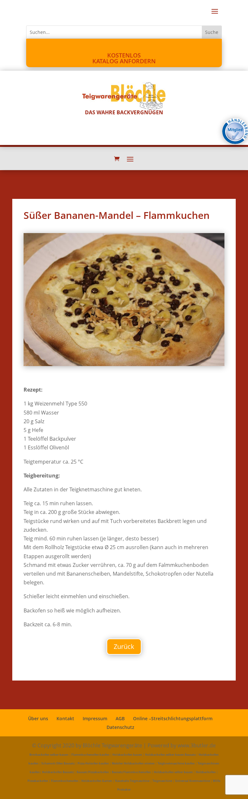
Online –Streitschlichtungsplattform (172, 718)
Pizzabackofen (37, 781)
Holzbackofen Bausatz (58, 772)
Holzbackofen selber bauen (173, 772)
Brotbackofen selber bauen (48, 755)
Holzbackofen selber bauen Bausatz (170, 755)
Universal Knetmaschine (192, 781)
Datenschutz (120, 727)
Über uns (38, 718)
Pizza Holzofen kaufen (93, 763)
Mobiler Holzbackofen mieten (133, 763)
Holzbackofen (206, 772)
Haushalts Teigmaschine (132, 781)
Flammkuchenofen (64, 781)
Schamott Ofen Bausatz (58, 763)
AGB (120, 718)
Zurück (124, 646)
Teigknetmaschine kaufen (176, 763)
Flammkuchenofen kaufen (90, 755)
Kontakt (65, 718)
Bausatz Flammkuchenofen (131, 772)
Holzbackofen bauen (127, 755)
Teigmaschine (162, 781)
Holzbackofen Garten (96, 781)
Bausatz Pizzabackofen (93, 772)
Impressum (95, 718)
